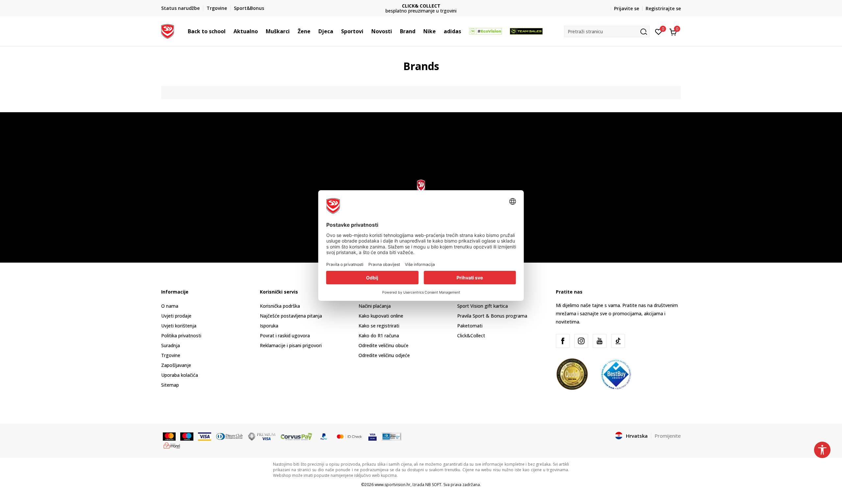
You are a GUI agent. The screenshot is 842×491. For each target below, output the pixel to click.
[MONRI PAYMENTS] (172, 445)
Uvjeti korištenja (178, 326)
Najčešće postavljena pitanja (291, 316)
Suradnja (170, 345)
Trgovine (170, 355)
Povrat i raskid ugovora (285, 335)
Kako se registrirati (379, 326)
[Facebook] (562, 341)
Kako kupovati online (381, 316)
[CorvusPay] (296, 436)
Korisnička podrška (280, 306)
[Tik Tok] (618, 341)
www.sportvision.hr (392, 484)
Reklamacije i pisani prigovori (291, 345)
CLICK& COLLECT (421, 5)
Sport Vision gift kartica (482, 306)
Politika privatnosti (181, 335)
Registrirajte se (663, 8)
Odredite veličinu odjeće (384, 355)
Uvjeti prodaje (176, 316)
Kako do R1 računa (379, 335)
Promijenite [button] (668, 435)
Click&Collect (471, 335)
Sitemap (170, 385)
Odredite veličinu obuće (384, 345)
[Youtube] (599, 341)
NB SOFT (433, 484)
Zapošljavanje (176, 365)
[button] (229, 31)
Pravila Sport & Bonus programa (492, 316)
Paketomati (470, 326)
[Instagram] (581, 341)
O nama (169, 306)
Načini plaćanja (375, 306)
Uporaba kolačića (179, 375)
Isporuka (269, 326)
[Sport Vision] (167, 30)
